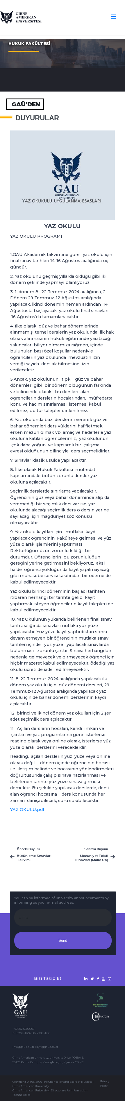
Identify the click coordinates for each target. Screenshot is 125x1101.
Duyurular (37, 118)
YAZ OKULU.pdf (27, 809)
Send (62, 940)
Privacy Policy (104, 1083)
